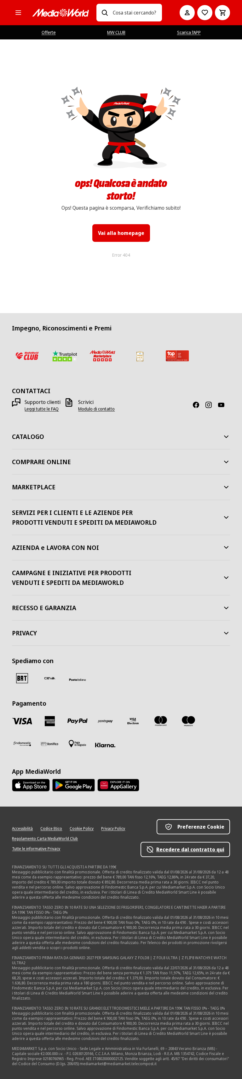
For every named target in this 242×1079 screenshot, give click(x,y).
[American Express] (50, 721)
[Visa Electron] (133, 721)
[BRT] (22, 678)
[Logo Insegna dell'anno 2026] (140, 355)
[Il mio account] (187, 12)
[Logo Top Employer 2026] (177, 355)
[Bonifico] (50, 744)
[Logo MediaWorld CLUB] (27, 355)
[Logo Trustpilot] (65, 355)
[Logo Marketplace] (102, 355)
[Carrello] (222, 12)
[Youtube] (223, 405)
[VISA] (22, 721)
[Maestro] (188, 721)
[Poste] (77, 679)
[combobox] (135, 12)
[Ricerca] (104, 12)
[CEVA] (50, 678)
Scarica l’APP (189, 32)
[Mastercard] (161, 721)
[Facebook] (198, 405)
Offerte (49, 32)
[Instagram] (211, 405)
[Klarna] (105, 745)
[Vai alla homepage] (60, 13)
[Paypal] (77, 721)
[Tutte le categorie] (18, 13)
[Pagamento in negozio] (77, 744)
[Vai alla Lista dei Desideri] (204, 12)
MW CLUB (116, 32)
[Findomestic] (22, 744)
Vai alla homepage (121, 233)
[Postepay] (105, 721)
